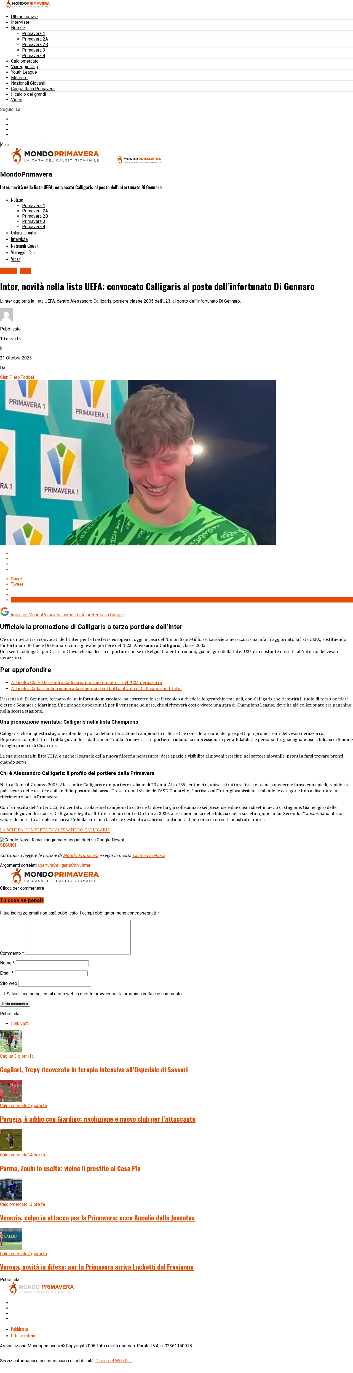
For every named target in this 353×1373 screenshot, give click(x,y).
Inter (86, 865)
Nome (7, 963)
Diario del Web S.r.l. (113, 1360)
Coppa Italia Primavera (33, 88)
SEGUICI (8, 845)
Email (7, 973)
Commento (12, 953)
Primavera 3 (33, 50)
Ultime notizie (24, 16)
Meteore (19, 77)
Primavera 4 (33, 55)
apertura (45, 865)
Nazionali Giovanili (28, 83)
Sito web (8, 983)
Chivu (76, 865)
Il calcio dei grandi (28, 94)
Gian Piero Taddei (17, 377)
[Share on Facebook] (182, 553)
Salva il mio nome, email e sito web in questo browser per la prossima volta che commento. (95, 993)
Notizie (18, 27)
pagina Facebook (148, 855)
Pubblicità (19, 1329)
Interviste (20, 22)
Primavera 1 (33, 33)
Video (16, 99)
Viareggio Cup (24, 66)
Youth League (24, 72)
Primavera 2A (35, 39)
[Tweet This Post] (182, 558)
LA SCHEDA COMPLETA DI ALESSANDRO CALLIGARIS (55, 830)
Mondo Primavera (80, 855)
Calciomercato (25, 61)
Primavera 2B (35, 44)
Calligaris (62, 865)
